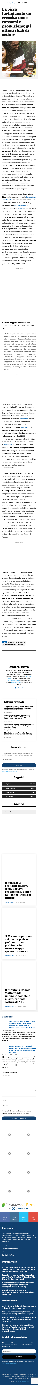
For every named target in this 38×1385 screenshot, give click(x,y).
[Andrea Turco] (4, 3)
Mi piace (32, 784)
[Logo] (18, 1206)
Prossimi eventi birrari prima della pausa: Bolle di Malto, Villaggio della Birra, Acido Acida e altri (17, 717)
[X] (22, 687)
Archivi (19, 804)
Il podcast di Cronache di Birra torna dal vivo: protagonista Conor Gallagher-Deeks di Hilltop (19, 726)
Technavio (8, 444)
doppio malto (20, 642)
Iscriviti (19, 765)
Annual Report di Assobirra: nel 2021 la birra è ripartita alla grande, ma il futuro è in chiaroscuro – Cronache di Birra (22, 1024)
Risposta (5, 1040)
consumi (11, 642)
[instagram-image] (9, 1134)
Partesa (21, 208)
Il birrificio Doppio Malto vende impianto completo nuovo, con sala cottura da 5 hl (17, 995)
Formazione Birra (13, 680)
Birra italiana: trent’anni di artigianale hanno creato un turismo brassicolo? (18, 734)
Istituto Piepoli (20, 205)
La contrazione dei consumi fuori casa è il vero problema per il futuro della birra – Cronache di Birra (22, 1049)
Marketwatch (26, 427)
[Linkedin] (19, 687)
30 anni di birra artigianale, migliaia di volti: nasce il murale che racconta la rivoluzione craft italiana (18, 708)
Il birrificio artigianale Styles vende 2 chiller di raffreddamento (19, 1307)
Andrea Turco (11, 3)
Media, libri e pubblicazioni (12, 72)
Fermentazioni (16, 682)
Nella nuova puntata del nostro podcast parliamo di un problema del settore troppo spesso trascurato (18, 944)
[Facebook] (15, 687)
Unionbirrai (24, 418)
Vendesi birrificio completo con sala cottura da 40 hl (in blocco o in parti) (18, 1313)
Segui (33, 788)
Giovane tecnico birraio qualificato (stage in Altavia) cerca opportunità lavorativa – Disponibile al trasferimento (18, 1328)
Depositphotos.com (23, 1381)
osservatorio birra (9, 645)
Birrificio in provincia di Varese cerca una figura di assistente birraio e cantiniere (19, 1319)
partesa (21, 645)
